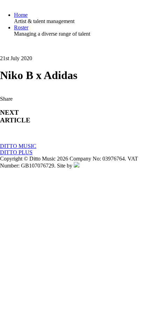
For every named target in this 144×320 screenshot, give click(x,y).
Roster (21, 27)
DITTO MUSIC (18, 146)
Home (21, 15)
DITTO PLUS (16, 152)
